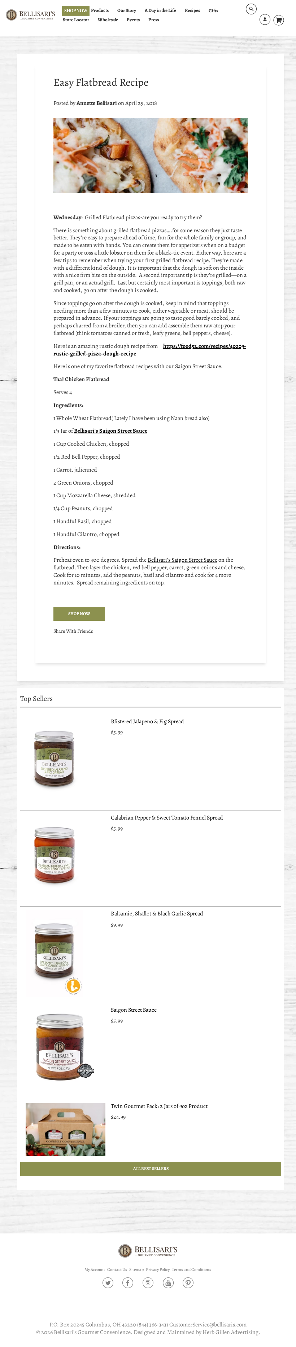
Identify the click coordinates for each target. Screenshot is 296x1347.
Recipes (192, 10)
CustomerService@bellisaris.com (208, 1325)
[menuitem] (103, 10)
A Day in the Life (160, 10)
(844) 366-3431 (152, 1325)
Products (100, 10)
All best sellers (150, 1168)
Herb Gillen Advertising (230, 1332)
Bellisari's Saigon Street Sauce (182, 560)
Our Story (126, 10)
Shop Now (75, 10)
